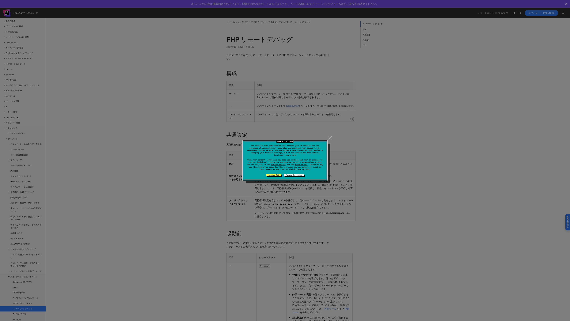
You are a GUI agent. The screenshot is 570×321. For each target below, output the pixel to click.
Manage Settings (294, 175)
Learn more (291, 155)
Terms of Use (301, 164)
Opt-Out (305, 169)
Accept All (274, 175)
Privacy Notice (278, 164)
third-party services (263, 167)
